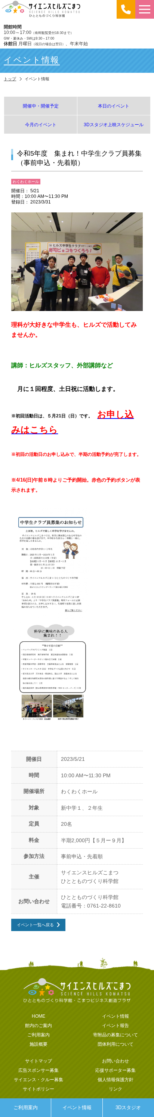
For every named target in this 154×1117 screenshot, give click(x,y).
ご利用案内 (25, 1107)
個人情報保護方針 (115, 1079)
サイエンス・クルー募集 (38, 1079)
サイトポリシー (38, 1088)
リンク (115, 1088)
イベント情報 (77, 1107)
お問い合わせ (115, 1060)
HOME (38, 1016)
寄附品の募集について (115, 1034)
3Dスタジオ (128, 1107)
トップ (10, 79)
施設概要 (38, 1044)
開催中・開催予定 (41, 105)
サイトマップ (38, 1060)
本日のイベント (113, 105)
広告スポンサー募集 (38, 1070)
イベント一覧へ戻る (35, 924)
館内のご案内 (38, 1025)
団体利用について (115, 1044)
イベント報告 (115, 1025)
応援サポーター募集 (115, 1070)
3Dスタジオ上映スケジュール (114, 124)
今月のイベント (40, 124)
